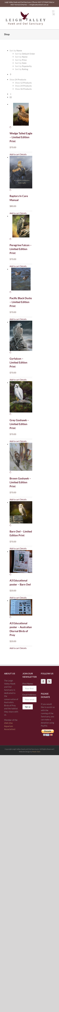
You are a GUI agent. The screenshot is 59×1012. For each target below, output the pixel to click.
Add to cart (15, 154)
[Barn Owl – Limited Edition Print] (21, 514)
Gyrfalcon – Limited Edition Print (18, 362)
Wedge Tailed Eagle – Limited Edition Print (21, 137)
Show (23, 82)
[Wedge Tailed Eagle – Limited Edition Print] (21, 116)
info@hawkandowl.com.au (38, 5)
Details (23, 154)
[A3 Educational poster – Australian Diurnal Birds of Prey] (21, 609)
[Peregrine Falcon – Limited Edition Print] (21, 228)
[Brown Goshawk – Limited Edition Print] (21, 458)
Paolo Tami (36, 752)
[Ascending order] (11, 74)
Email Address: (29, 694)
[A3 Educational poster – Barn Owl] (21, 563)
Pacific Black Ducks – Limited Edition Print (21, 302)
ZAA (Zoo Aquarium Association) (9, 726)
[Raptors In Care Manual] (21, 173)
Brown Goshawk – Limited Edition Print (20, 482)
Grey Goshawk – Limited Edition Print (19, 424)
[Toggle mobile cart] (53, 14)
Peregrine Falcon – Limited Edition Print (21, 249)
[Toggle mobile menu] (53, 11)
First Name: (28, 683)
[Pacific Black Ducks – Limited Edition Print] (21, 281)
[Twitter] (49, 681)
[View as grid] (11, 94)
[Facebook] (43, 681)
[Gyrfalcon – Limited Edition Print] (21, 337)
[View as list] (11, 97)
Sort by (25, 53)
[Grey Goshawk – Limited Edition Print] (21, 398)
